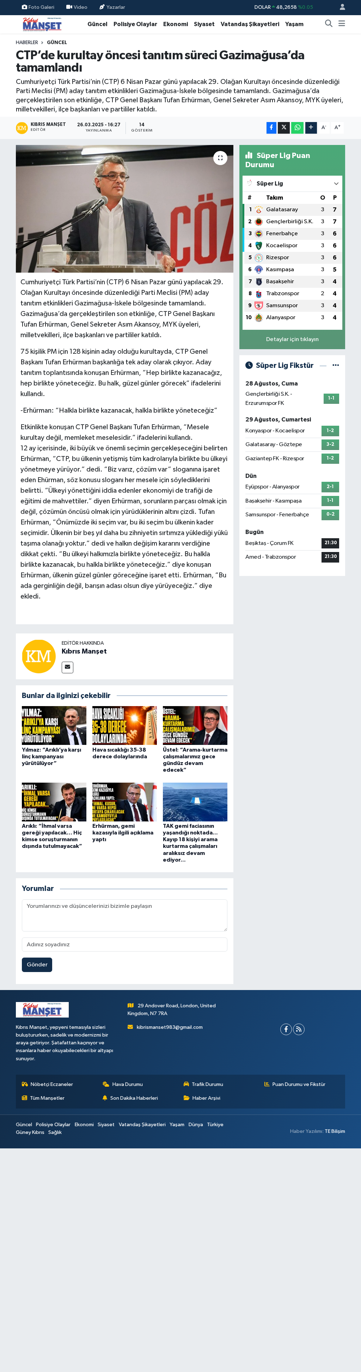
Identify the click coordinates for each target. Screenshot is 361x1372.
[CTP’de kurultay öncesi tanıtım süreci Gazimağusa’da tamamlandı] (124, 209)
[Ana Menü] (341, 24)
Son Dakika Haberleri (134, 1098)
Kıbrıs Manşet (84, 651)
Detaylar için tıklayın (292, 339)
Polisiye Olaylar (135, 24)
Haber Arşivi (206, 1098)
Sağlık (55, 1132)
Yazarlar (115, 7)
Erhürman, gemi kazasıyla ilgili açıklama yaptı (122, 832)
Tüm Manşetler (47, 1098)
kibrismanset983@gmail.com (170, 1027)
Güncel (97, 24)
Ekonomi (175, 24)
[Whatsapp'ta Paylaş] (297, 128)
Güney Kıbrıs (30, 1132)
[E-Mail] (67, 667)
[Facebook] (286, 1029)
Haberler (27, 42)
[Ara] (329, 24)
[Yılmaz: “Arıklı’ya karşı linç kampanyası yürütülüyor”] (54, 725)
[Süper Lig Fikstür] (335, 366)
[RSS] (299, 1029)
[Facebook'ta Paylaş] (271, 128)
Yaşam (294, 24)
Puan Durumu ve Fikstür (299, 1084)
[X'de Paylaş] (284, 128)
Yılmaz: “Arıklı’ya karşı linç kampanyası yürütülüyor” (51, 756)
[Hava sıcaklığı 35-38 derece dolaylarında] (124, 725)
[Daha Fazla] (311, 128)
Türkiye (215, 1124)
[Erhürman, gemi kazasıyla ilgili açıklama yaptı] (124, 802)
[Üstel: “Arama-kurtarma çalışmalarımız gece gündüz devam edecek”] (195, 725)
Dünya (196, 1124)
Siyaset (204, 24)
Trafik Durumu (207, 1084)
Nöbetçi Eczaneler (52, 1084)
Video (80, 7)
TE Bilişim (335, 1131)
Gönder (37, 965)
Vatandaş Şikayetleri (250, 24)
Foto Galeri (41, 7)
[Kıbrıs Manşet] (39, 656)
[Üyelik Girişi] (339, 7)
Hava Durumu (127, 1084)
